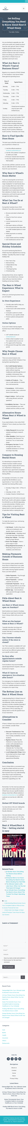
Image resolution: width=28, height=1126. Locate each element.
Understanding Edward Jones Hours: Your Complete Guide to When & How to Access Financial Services (14, 905)
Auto (5, 901)
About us (14, 1067)
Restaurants (5, 1043)
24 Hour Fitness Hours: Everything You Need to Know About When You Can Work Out (13, 997)
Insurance (5, 1038)
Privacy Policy (14, 1078)
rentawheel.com (10, 336)
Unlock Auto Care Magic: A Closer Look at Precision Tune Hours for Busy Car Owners (13, 912)
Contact (14, 1070)
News (14, 1076)
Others (4, 1040)
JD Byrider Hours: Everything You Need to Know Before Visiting (15, 873)
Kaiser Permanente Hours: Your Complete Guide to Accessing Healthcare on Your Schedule (11, 1004)
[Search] (23, 977)
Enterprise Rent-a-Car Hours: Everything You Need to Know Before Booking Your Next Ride (15, 880)
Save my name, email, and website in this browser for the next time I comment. (14, 960)
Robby (17, 32)
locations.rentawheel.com (13, 150)
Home (14, 1073)
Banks (4, 1032)
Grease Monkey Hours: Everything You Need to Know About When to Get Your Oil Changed (13, 1015)
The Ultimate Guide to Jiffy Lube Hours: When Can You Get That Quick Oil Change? (15, 886)
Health (4, 1035)
